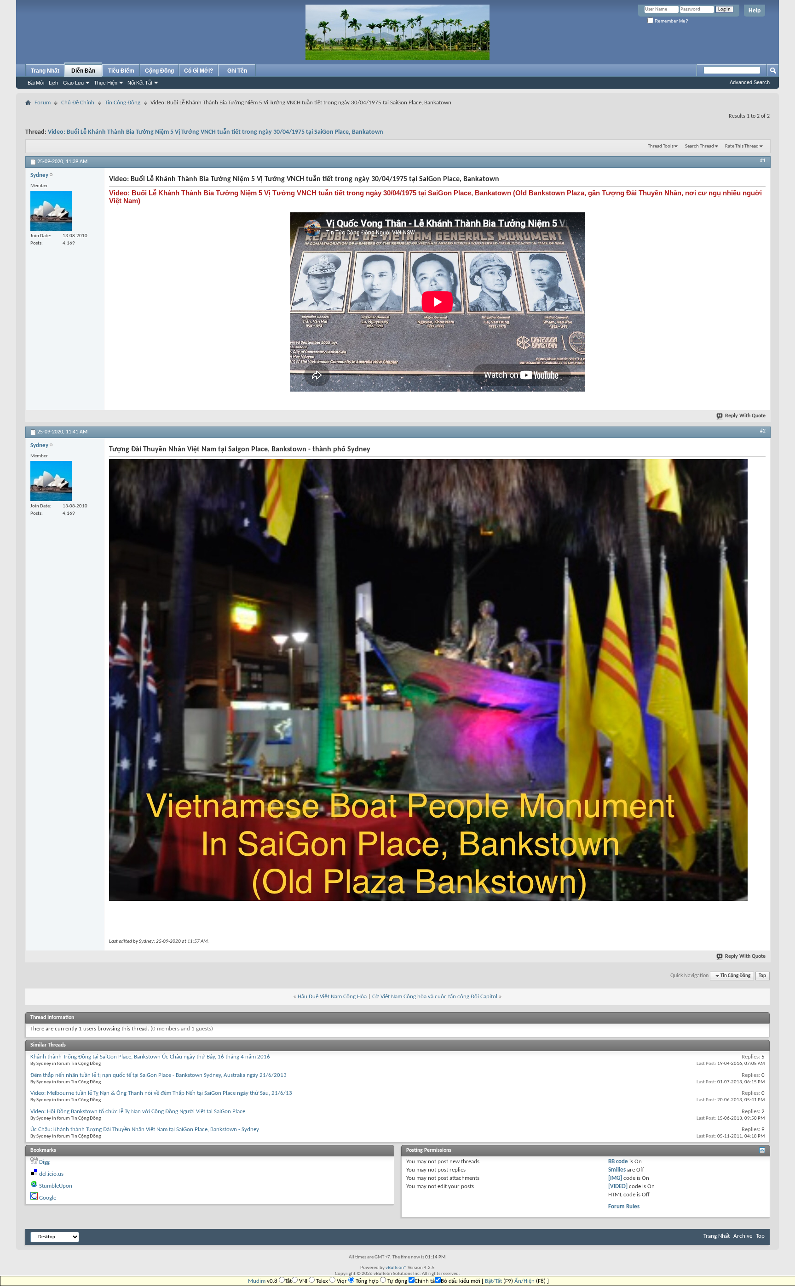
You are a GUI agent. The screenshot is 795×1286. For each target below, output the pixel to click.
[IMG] (615, 1178)
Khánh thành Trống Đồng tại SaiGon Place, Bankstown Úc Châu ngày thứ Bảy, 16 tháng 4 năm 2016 (150, 1057)
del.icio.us (51, 1174)
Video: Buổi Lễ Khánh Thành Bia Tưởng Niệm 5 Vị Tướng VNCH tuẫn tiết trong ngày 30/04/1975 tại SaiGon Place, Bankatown (215, 132)
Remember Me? (670, 20)
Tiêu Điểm (121, 71)
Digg (44, 1162)
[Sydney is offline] (51, 211)
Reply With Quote (745, 416)
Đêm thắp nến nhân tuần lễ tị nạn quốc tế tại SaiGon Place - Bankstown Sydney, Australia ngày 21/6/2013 (158, 1075)
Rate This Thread (742, 146)
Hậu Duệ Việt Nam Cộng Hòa (332, 997)
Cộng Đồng (159, 71)
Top (762, 976)
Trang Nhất (45, 71)
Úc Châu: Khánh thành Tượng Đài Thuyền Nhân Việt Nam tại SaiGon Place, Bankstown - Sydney (144, 1129)
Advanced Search (750, 82)
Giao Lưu (73, 82)
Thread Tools (661, 146)
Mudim (256, 1281)
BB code (618, 1162)
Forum (43, 103)
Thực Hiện (105, 82)
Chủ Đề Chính (77, 103)
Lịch (53, 82)
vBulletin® (396, 1267)
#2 (763, 431)
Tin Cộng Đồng (122, 103)
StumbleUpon (55, 1186)
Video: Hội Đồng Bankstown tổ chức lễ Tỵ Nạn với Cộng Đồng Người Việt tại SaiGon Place (137, 1112)
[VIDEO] (618, 1186)
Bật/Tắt (493, 1281)
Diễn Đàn (83, 71)
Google (47, 1198)
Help (754, 10)
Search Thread (699, 146)
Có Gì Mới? (198, 71)
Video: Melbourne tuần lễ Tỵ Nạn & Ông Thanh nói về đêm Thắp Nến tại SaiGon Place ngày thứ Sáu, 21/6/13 (161, 1093)
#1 (763, 161)
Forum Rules (623, 1207)
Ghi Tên (237, 71)
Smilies (617, 1170)
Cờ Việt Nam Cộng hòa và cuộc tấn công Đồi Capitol (434, 997)
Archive (742, 1236)
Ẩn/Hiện (524, 1281)
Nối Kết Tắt (139, 82)
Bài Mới (36, 82)
